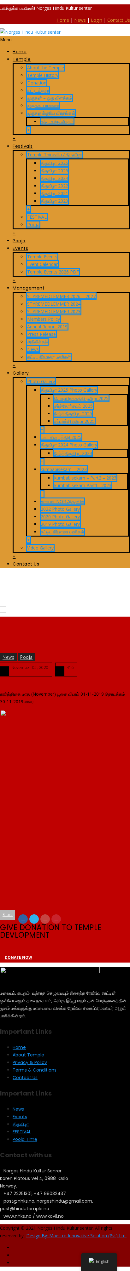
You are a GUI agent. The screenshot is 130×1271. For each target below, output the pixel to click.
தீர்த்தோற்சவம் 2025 (73, 406)
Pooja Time (25, 1139)
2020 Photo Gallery (60, 517)
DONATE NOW (18, 957)
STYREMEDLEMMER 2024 (53, 304)
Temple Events (42, 257)
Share (8, 914)
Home (62, 20)
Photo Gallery (41, 381)
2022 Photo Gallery (60, 509)
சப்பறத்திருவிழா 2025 (74, 421)
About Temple (28, 1055)
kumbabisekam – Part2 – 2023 (85, 478)
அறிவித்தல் (37, 342)
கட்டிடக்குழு (38, 90)
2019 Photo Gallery (60, 524)
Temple (22, 59)
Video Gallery (40, 548)
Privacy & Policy (30, 1062)
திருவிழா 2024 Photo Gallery (69, 445)
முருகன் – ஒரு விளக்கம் (49, 98)
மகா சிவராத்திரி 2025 (61, 437)
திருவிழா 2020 (54, 201)
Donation (36, 83)
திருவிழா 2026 (54, 163)
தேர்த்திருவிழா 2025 (73, 414)
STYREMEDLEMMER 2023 (53, 311)
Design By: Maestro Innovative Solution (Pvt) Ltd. (76, 1236)
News (80, 20)
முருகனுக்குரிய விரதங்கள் (51, 113)
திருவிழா (21, 1124)
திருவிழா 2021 (54, 193)
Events (20, 248)
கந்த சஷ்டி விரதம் (57, 121)
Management (28, 288)
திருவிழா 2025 (54, 171)
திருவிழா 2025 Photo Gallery (69, 390)
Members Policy (43, 319)
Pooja (33, 224)
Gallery (21, 373)
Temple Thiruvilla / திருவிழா (54, 155)
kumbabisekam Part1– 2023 (82, 485)
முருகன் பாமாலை (43, 105)
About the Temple (45, 68)
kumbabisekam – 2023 (64, 469)
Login (96, 20)
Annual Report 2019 (47, 327)
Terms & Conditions (34, 1070)
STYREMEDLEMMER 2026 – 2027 (61, 296)
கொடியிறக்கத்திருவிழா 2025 (81, 398)
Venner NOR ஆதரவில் (62, 501)
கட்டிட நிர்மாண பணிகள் (49, 357)
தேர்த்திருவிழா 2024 (73, 453)
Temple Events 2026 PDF (53, 272)
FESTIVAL (37, 217)
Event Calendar (42, 264)
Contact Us (118, 20)
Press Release (41, 334)
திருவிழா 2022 (54, 186)
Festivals (23, 146)
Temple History (42, 75)
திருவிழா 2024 (54, 178)
